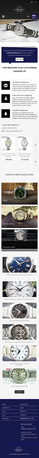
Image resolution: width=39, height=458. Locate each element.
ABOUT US (23, 411)
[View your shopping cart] (28, 16)
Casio (3, 411)
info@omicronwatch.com (28, 429)
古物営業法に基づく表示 (27, 418)
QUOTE (34, 16)
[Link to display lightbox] (19, 265)
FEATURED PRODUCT (11, 125)
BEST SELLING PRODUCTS (11, 131)
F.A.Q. (3, 415)
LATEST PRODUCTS (9, 128)
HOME (4, 404)
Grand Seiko (5, 408)
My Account (5, 418)
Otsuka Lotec (24, 404)
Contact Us (23, 415)
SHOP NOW (19, 59)
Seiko (21, 408)
